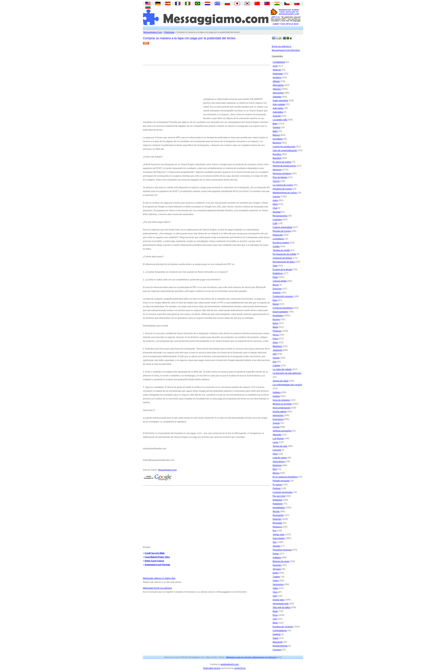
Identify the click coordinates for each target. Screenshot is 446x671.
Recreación (278, 515)
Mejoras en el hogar (282, 404)
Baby (275, 123)
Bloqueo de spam (281, 561)
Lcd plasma (278, 438)
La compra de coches (283, 185)
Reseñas (277, 154)
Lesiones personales (283, 492)
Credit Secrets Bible (155, 553)
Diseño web (278, 600)
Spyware (277, 569)
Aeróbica (277, 77)
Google (276, 358)
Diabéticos (278, 273)
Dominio (277, 292)
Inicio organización (282, 408)
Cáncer (276, 181)
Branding (277, 158)
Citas (275, 265)
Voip (275, 596)
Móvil (275, 204)
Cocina (276, 427)
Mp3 (275, 469)
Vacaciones (278, 584)
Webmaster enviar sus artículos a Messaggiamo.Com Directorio (251, 657)
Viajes (276, 580)
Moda (275, 327)
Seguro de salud (280, 381)
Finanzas (277, 331)
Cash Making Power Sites (157, 557)
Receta (276, 511)
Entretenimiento (280, 646)
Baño (275, 131)
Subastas (277, 96)
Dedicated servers (211, 668)
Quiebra (276, 127)
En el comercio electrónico (285, 477)
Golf (274, 354)
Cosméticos (278, 239)
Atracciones (278, 93)
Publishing (278, 504)
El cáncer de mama (282, 162)
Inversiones (278, 419)
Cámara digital (280, 281)
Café (275, 223)
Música (276, 473)
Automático (278, 112)
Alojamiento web (281, 603)
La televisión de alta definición (287, 373)
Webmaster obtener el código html (159, 578)
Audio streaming (280, 100)
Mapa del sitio (211, 657)
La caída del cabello (282, 369)
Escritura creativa (281, 242)
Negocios (277, 169)
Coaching (277, 219)
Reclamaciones (280, 216)
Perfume (277, 488)
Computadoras (280, 630)
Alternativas (278, 85)
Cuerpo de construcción (284, 146)
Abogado (277, 434)
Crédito (276, 246)
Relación (277, 519)
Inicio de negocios (281, 400)
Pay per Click (279, 496)
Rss (274, 530)
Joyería (276, 423)
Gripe (275, 342)
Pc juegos (277, 484)
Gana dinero (278, 461)
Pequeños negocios (282, 550)
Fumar (276, 553)
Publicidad (169, 32)
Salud (275, 638)
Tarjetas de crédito (281, 250)
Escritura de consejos (283, 626)
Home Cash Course (154, 561)
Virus (275, 592)
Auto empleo (279, 538)
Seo (274, 542)
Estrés (276, 573)
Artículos (277, 89)
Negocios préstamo (282, 173)
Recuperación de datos (284, 262)
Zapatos (276, 546)
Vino (275, 619)
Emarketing (278, 315)
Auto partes (278, 108)
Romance (277, 527)
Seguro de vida (280, 446)
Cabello (276, 365)
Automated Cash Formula (157, 564)
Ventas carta (278, 534)
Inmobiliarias (279, 507)
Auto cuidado (279, 104)
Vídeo (275, 588)
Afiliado (276, 81)
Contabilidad (279, 62)
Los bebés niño (280, 120)
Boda (275, 611)
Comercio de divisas (282, 258)
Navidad (277, 212)
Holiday (276, 396)
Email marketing (280, 312)
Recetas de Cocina (282, 231)
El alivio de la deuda (282, 269)
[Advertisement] (206, 56)
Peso (275, 615)
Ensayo (276, 319)
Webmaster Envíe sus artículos (157, 588)
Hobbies (277, 392)
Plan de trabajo (280, 177)
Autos (275, 200)
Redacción (278, 235)
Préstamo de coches (282, 189)
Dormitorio (278, 139)
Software (277, 557)
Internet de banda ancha (284, 166)
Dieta (275, 277)
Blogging (277, 143)
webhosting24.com (230, 664)
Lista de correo (280, 457)
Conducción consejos (283, 296)
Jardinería (277, 350)
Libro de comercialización (285, 150)
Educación (278, 642)
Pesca (276, 335)
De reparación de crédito (284, 254)
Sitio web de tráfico (282, 607)
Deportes (277, 565)
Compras (277, 649)
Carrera (276, 196)
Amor (275, 454)
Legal (275, 442)
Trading (276, 577)
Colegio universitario (282, 227)
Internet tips (278, 415)
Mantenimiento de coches (285, 192)
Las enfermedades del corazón (287, 385)
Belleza (276, 135)
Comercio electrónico (283, 308)
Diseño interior (280, 411)
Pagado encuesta (281, 481)
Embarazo (277, 500)
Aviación (277, 116)
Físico (275, 338)
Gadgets (277, 634)
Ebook (276, 304)
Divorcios (277, 288)
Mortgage (277, 465)
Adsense (277, 70)
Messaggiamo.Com (152, 32)
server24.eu (240, 668)
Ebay (275, 300)
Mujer (275, 623)
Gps (274, 361)
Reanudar (277, 523)
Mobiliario (277, 346)
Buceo (276, 285)
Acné (275, 66)
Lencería (277, 450)
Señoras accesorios (282, 431)
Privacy (221, 657)
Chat (275, 208)
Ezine (275, 323)
